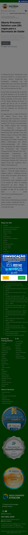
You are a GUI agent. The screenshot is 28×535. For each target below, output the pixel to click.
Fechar (6, 277)
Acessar (22, 277)
